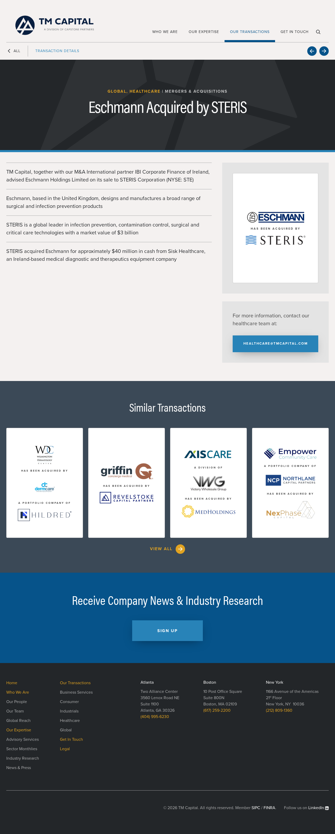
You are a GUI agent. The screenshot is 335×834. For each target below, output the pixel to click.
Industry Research (22, 758)
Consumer (69, 701)
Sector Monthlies (21, 749)
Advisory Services (22, 739)
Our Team (15, 711)
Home (11, 683)
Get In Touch (295, 32)
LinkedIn (316, 807)
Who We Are (165, 32)
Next (324, 51)
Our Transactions (250, 32)
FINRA (269, 807)
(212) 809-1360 (279, 710)
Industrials (69, 711)
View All (161, 548)
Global (66, 730)
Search (318, 33)
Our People (16, 701)
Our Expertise (204, 32)
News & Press (18, 767)
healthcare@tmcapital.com (275, 343)
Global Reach (18, 720)
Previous (312, 51)
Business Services (76, 692)
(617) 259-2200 (217, 710)
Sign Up (167, 630)
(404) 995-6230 (155, 716)
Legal (65, 749)
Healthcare (70, 720)
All (17, 51)
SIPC (256, 807)
